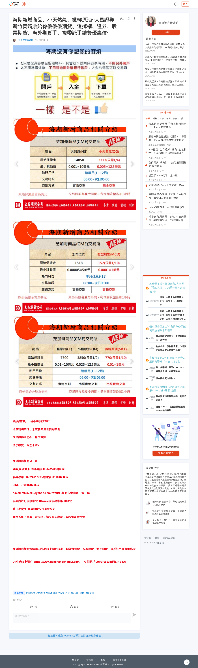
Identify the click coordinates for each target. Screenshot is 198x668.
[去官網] (14, 4)
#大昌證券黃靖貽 (35, 592)
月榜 (162, 118)
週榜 (155, 118)
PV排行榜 (165, 112)
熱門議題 (166, 278)
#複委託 (90, 592)
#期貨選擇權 (77, 592)
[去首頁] (24, 4)
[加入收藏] (128, 18)
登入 (185, 4)
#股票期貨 (64, 592)
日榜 (148, 118)
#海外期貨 (51, 592)
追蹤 (167, 32)
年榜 (168, 118)
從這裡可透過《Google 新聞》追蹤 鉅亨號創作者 (74, 635)
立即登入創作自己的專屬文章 (166, 447)
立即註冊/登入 (166, 453)
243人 (19, 600)
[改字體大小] (122, 18)
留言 (175, 118)
